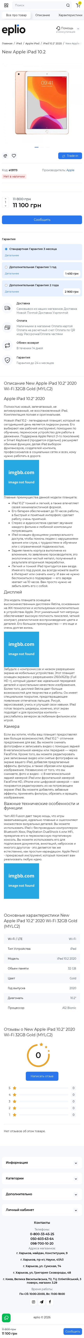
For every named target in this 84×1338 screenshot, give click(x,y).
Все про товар (16, 15)
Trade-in (72, 156)
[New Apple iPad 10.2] (42, 103)
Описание (42, 15)
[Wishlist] (14, 155)
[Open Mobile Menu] (6, 5)
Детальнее (12, 255)
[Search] (68, 5)
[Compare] (5, 155)
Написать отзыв (42, 1076)
